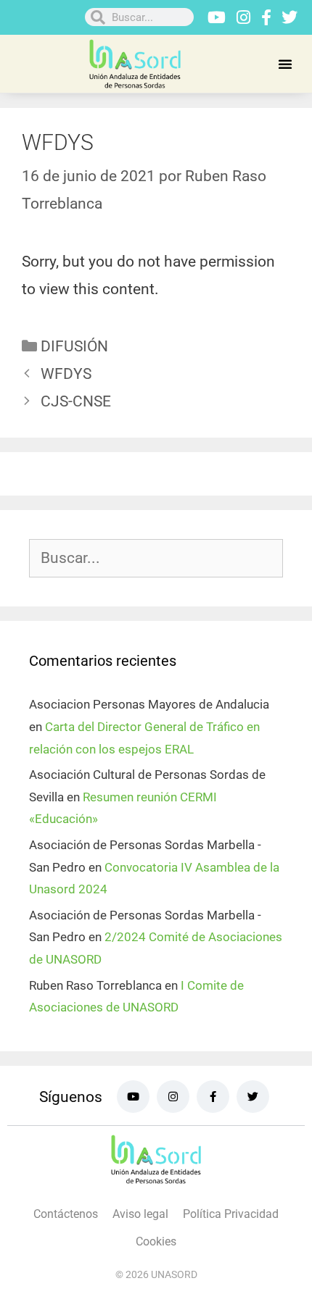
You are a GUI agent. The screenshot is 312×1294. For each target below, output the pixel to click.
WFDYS (66, 374)
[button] (285, 64)
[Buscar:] (156, 558)
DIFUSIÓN (74, 346)
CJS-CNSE (76, 401)
